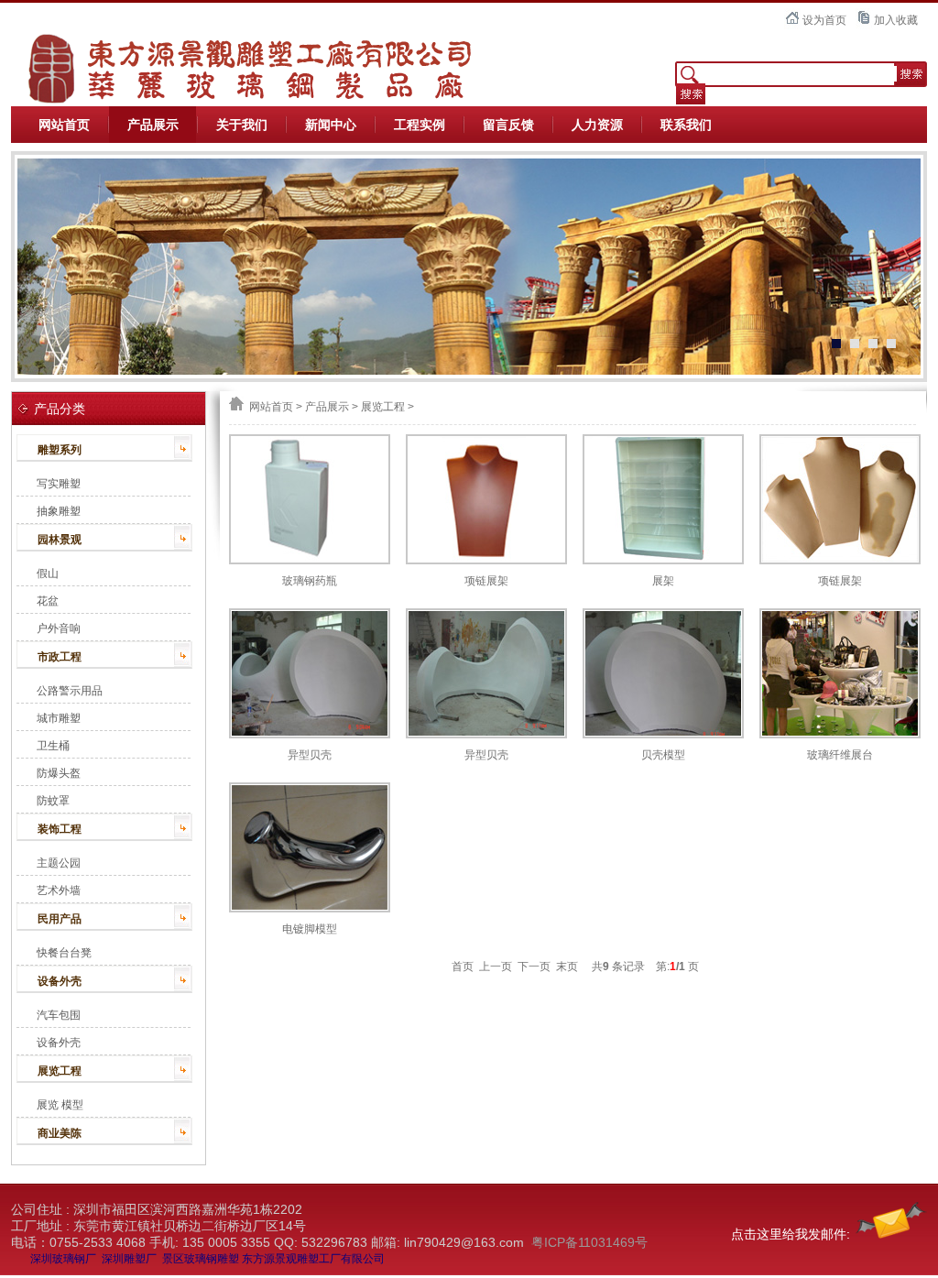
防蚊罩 (53, 800)
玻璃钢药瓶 (309, 580)
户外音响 (59, 628)
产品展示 (153, 124)
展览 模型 (60, 1104)
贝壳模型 (663, 754)
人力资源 (597, 124)
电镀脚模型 (309, 929)
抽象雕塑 (59, 511)
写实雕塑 (59, 483)
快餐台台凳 (64, 952)
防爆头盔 (59, 773)
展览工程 (60, 1071)
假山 (48, 573)
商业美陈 (60, 1133)
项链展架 (486, 580)
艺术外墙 (59, 890)
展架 (663, 580)
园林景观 (60, 539)
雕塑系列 (60, 449)
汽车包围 (59, 1015)
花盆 (48, 601)
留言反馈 (508, 124)
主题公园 (59, 863)
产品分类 (59, 408)
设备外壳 (60, 981)
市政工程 (60, 656)
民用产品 (60, 918)
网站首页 (64, 124)
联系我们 (686, 124)
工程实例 (419, 124)
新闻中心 (330, 124)
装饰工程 (60, 829)
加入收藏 (896, 20)
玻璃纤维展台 (840, 754)
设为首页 (824, 20)
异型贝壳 (310, 754)
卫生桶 (53, 745)
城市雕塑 (59, 718)
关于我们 (241, 124)
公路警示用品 (70, 690)
